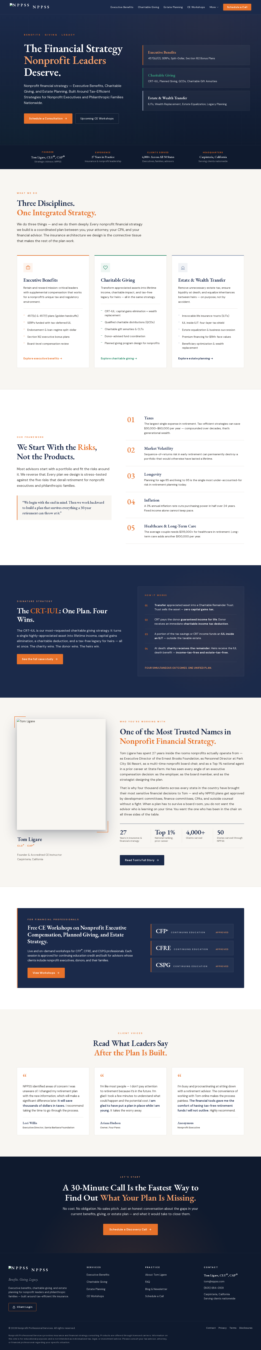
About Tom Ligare (156, 1274)
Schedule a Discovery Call (128, 1229)
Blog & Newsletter (156, 1289)
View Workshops (44, 973)
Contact (211, 1327)
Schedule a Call (237, 7)
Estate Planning (96, 1289)
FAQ (147, 1281)
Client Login (24, 1306)
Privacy (223, 1327)
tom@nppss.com (214, 1281)
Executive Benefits (98, 1274)
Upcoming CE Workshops (97, 118)
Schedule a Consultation (46, 118)
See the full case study (37, 659)
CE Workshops (95, 1296)
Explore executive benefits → (42, 358)
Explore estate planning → (195, 358)
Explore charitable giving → (119, 358)
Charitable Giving (97, 1281)
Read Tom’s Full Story (139, 860)
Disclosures (245, 1327)
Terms (232, 1327)
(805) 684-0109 (214, 1287)
